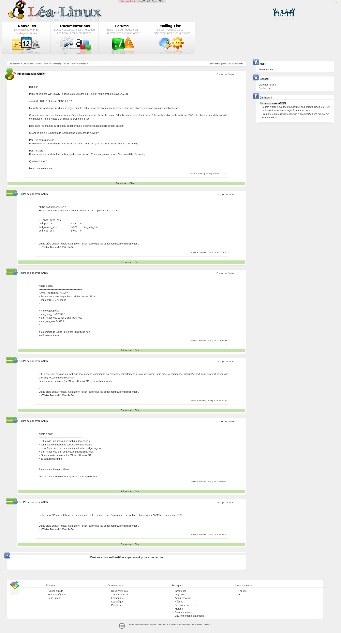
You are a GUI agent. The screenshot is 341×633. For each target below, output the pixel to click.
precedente (226, 64)
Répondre (121, 183)
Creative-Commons (202, 624)
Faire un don (54, 598)
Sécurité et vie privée (186, 605)
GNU (161, 1)
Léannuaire (117, 598)
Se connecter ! (266, 69)
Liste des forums (267, 84)
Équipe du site (55, 591)
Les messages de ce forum (62, 64)
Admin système (183, 598)
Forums (242, 591)
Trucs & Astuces (119, 594)
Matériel (179, 608)
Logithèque (117, 601)
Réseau (179, 601)
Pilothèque (117, 605)
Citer (132, 183)
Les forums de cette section (35, 64)
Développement (183, 612)
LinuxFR (142, 1)
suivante (239, 64)
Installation (180, 591)
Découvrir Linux (119, 591)
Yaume (231, 74)
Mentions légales (57, 594)
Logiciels (180, 594)
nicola (231, 194)
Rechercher (265, 88)
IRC (240, 594)
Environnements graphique (189, 615)
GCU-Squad (152, 1)
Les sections (14, 64)
